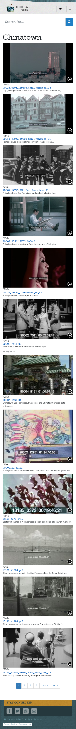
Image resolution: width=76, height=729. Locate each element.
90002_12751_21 (12, 467)
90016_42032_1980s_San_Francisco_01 (27, 138)
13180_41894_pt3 (13, 621)
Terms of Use (25, 724)
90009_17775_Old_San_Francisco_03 (25, 190)
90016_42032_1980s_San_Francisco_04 (27, 87)
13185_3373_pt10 (13, 518)
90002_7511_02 (12, 343)
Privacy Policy (10, 724)
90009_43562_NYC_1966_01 (20, 241)
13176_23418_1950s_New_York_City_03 (27, 672)
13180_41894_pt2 (13, 570)
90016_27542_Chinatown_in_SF (22, 292)
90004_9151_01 (12, 400)
